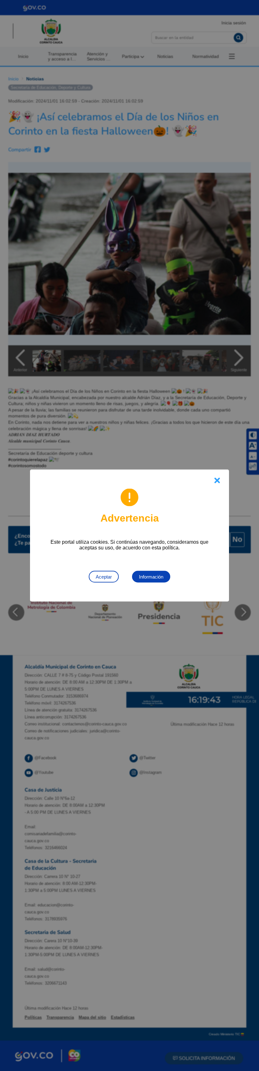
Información (151, 576)
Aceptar (104, 576)
